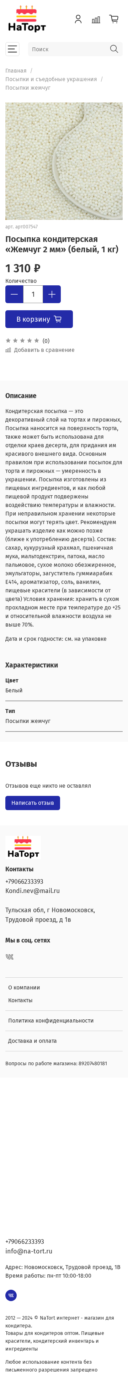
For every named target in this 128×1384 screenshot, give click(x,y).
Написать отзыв (32, 802)
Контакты (20, 1000)
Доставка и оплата (32, 1040)
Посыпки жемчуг (27, 87)
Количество (21, 281)
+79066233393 (24, 882)
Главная (16, 70)
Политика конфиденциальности (51, 1020)
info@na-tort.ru (28, 1251)
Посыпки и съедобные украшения (51, 79)
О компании (24, 987)
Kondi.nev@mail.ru (32, 891)
